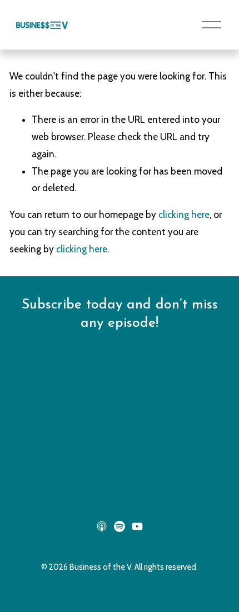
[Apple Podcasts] (101, 526)
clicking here (184, 214)
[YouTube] (137, 526)
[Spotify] (119, 526)
